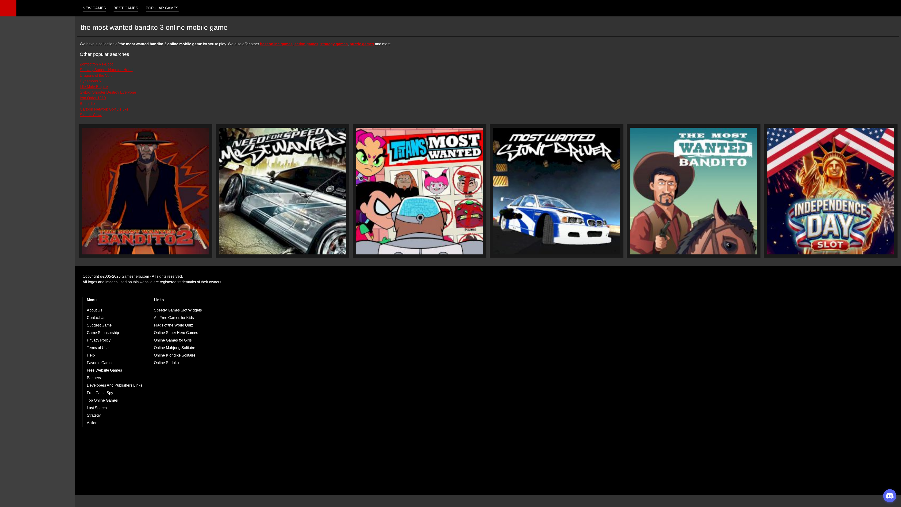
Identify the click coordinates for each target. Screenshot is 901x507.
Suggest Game (99, 325)
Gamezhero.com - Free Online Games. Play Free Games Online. (45, 8)
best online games (276, 44)
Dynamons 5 (90, 81)
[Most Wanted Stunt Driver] (556, 191)
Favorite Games (100, 363)
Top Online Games (102, 400)
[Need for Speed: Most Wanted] (282, 191)
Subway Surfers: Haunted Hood (106, 70)
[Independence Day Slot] (830, 191)
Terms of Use (98, 348)
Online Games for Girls (173, 340)
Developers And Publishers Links (114, 385)
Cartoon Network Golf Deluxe (104, 109)
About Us (94, 310)
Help (91, 355)
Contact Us (96, 318)
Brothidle (87, 104)
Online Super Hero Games (176, 333)
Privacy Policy (99, 340)
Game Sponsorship (103, 333)
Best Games (126, 8)
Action (92, 423)
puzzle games (362, 44)
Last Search (97, 408)
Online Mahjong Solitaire (174, 348)
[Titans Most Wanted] (419, 191)
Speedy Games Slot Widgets (178, 310)
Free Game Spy (100, 393)
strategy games (334, 44)
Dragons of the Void (96, 75)
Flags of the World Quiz (173, 325)
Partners (94, 378)
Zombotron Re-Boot (96, 64)
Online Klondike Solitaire (174, 355)
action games (306, 44)
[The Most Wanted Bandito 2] (145, 191)
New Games (94, 8)
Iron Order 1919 (93, 98)
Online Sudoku (166, 363)
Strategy (94, 415)
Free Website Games (104, 370)
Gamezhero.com (135, 276)
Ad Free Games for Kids (174, 318)
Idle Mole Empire (94, 87)
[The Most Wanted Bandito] (693, 191)
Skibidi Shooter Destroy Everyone (108, 92)
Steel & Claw (91, 115)
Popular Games (162, 8)
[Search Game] (893, 9)
